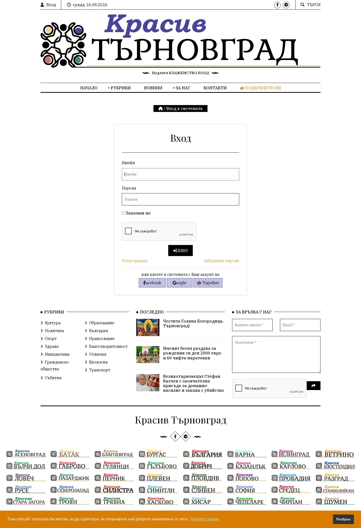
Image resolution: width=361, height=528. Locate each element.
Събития (53, 377)
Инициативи (57, 354)
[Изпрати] (313, 385)
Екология (98, 362)
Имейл (128, 162)
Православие (102, 338)
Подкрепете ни (262, 87)
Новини (153, 87)
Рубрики (121, 87)
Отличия (97, 354)
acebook (153, 282)
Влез (182, 250)
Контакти (215, 87)
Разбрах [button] (343, 519)
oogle (181, 282)
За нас (183, 87)
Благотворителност (108, 346)
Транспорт (99, 369)
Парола (129, 188)
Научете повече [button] (205, 519)
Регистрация (134, 260)
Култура (53, 322)
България (98, 330)
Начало (88, 87)
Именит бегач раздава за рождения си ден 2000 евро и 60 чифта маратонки (192, 353)
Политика (54, 330)
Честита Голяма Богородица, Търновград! (193, 323)
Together (210, 282)
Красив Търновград (180, 419)
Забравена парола (221, 260)
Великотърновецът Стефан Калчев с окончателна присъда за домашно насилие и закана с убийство (193, 383)
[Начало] (161, 108)
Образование (101, 322)
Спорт (51, 338)
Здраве (52, 346)
